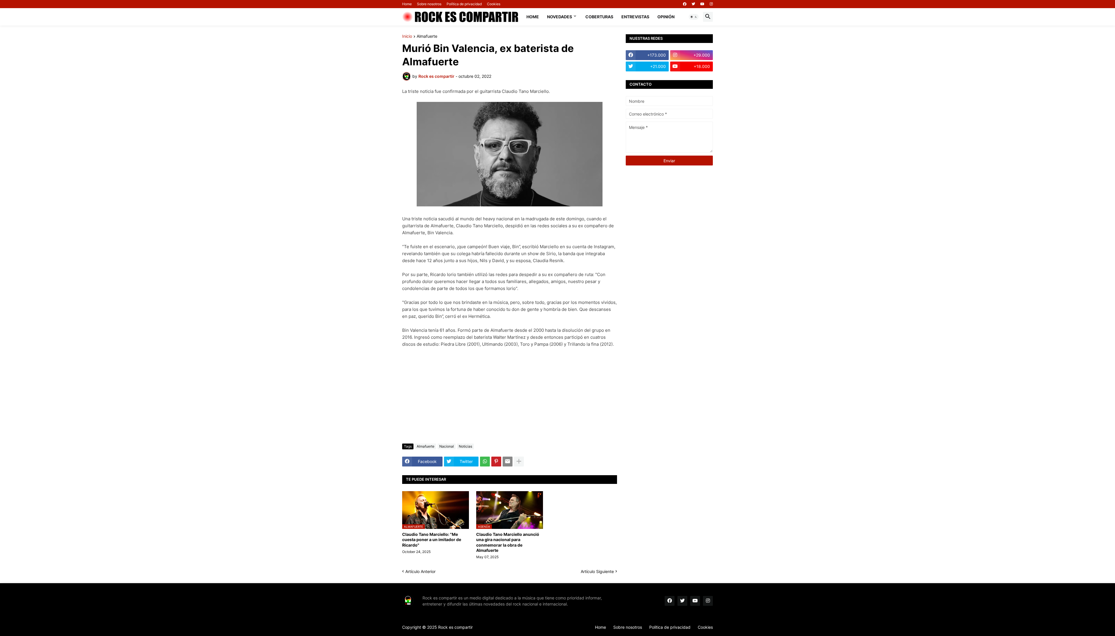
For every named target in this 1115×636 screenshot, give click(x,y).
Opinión (666, 16)
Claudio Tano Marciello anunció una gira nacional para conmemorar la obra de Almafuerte (507, 542)
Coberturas (599, 16)
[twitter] (693, 4)
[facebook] (684, 4)
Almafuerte (427, 36)
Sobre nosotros (429, 4)
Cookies (493, 4)
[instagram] (711, 4)
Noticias (465, 446)
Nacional (446, 446)
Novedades (559, 16)
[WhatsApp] (485, 461)
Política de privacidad (464, 4)
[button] (694, 17)
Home (407, 4)
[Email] (507, 461)
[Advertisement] (509, 395)
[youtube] (702, 4)
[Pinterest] (496, 461)
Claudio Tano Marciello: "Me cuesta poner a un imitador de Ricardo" (431, 539)
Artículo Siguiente (597, 571)
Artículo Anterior (420, 571)
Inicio (407, 36)
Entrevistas (635, 16)
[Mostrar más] (519, 461)
